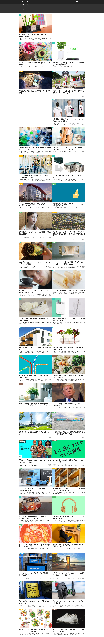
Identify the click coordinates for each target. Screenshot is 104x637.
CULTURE (20, 127)
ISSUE (54, 184)
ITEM (20, 43)
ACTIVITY (20, 71)
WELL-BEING (21, 553)
